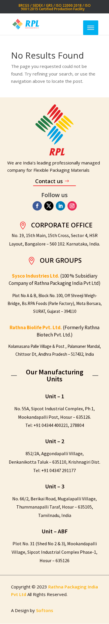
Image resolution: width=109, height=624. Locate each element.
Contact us (49, 181)
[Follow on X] (48, 206)
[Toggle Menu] (90, 27)
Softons (44, 610)
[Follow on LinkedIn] (60, 206)
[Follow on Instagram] (72, 206)
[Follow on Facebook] (37, 206)
